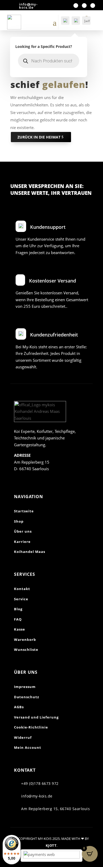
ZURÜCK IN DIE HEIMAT (38, 137)
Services (24, 574)
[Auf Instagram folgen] (84, 5)
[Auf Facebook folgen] (75, 5)
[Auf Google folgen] (92, 5)
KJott (51, 845)
